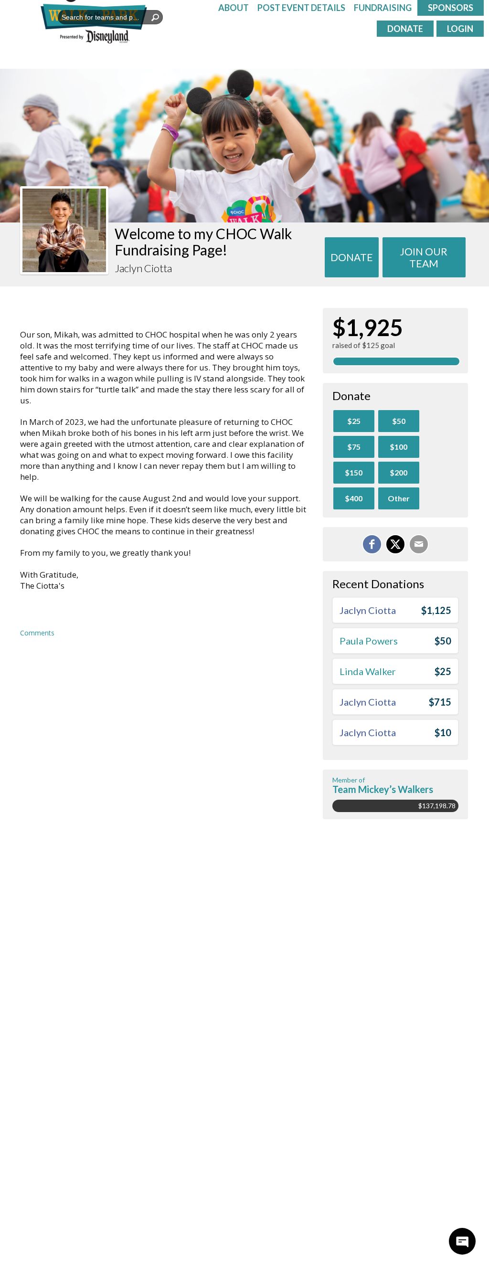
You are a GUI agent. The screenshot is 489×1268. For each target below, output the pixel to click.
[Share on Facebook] (372, 544)
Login (460, 28)
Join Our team (423, 257)
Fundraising (383, 7)
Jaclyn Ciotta (368, 610)
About (233, 7)
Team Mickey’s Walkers (382, 789)
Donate (405, 28)
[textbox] (110, 17)
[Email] (419, 544)
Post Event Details (301, 7)
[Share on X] (395, 544)
